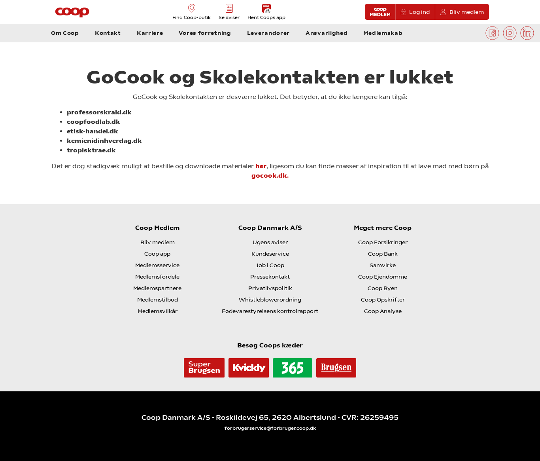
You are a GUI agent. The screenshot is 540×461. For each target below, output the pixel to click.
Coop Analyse (383, 311)
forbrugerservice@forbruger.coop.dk (270, 428)
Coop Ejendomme (382, 276)
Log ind (419, 12)
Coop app (157, 253)
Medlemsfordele (157, 276)
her (260, 166)
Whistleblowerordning (270, 299)
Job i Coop (270, 265)
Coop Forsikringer (383, 242)
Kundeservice (270, 253)
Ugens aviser (270, 242)
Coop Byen (383, 288)
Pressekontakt (270, 276)
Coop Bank (383, 253)
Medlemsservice (157, 265)
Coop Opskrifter (383, 299)
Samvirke (383, 265)
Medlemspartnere (157, 288)
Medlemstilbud (157, 299)
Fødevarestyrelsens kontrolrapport (270, 311)
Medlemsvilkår (157, 311)
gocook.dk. (270, 175)
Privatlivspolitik (270, 288)
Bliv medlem (466, 12)
